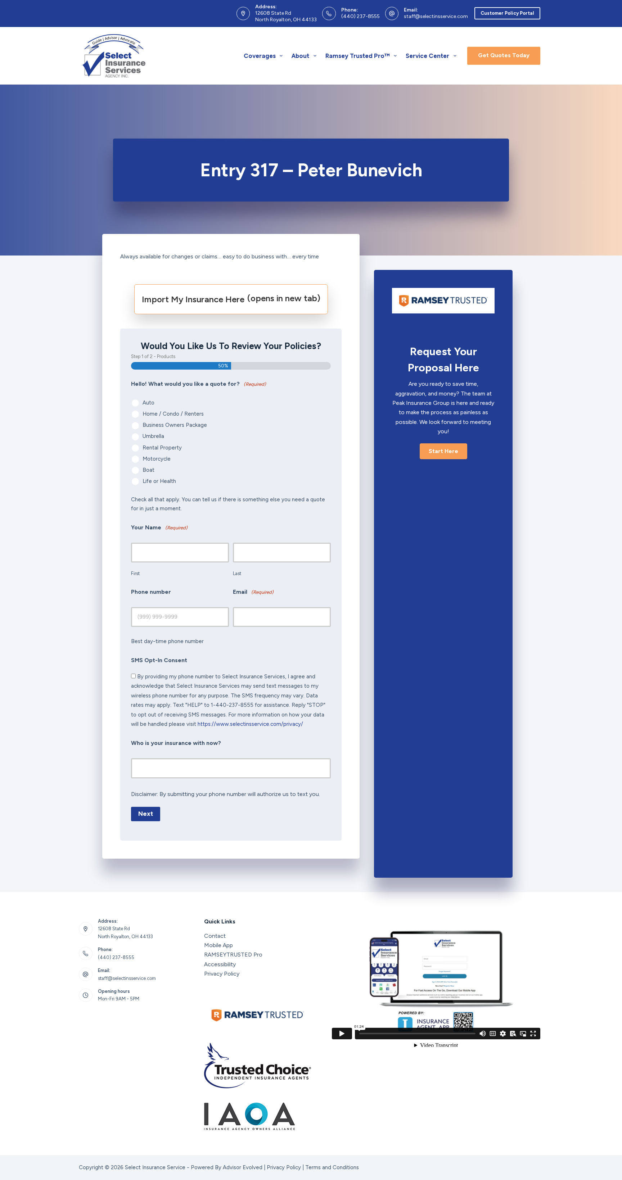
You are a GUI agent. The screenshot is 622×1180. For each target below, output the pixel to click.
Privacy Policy (221, 973)
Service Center (427, 55)
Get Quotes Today (503, 55)
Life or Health (159, 481)
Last (237, 573)
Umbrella (153, 436)
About (300, 55)
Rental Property (162, 447)
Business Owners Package (175, 425)
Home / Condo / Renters (173, 414)
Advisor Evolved (242, 1167)
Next (145, 814)
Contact (215, 935)
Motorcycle (157, 459)
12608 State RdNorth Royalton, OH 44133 (286, 16)
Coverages (260, 55)
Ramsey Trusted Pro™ (357, 55)
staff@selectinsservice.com (436, 16)
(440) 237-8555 (360, 16)
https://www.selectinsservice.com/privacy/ (250, 724)
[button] (443, 451)
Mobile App (218, 945)
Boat (148, 470)
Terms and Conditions (332, 1167)
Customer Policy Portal (507, 13)
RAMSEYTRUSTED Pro (233, 954)
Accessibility (220, 964)
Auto (148, 402)
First (135, 573)
